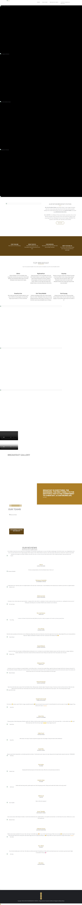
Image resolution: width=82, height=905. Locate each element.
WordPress (51, 900)
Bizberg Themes (61, 900)
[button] (16, 506)
